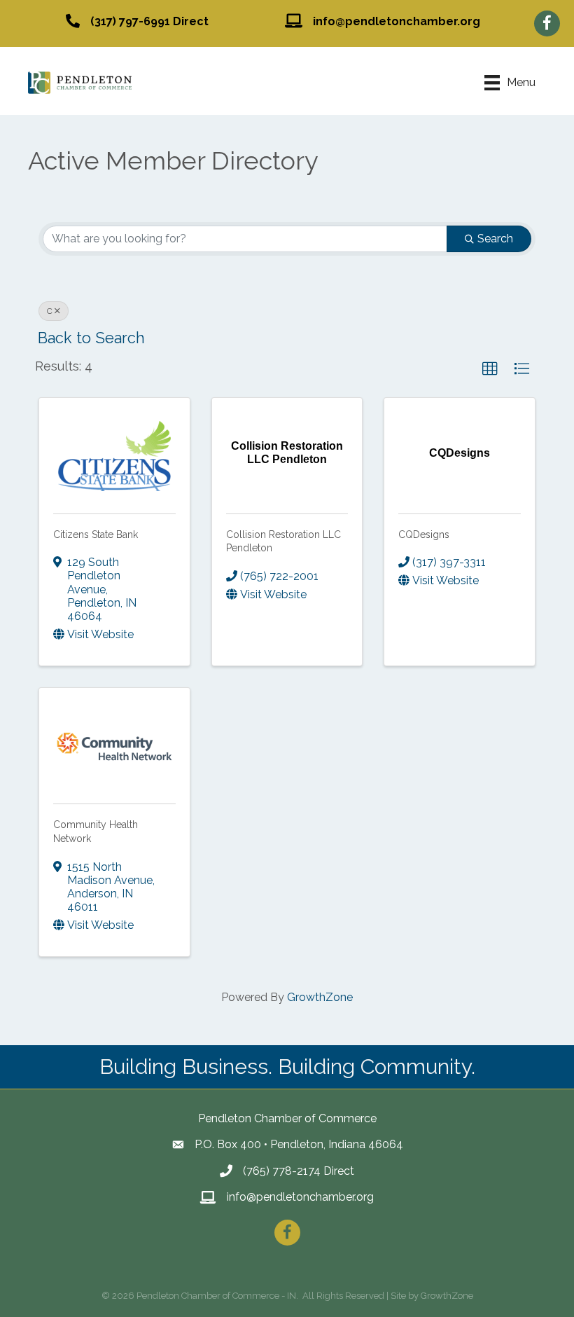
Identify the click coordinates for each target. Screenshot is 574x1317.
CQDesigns (423, 534)
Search (495, 238)
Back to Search (91, 338)
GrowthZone (320, 997)
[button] (490, 369)
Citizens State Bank (95, 534)
